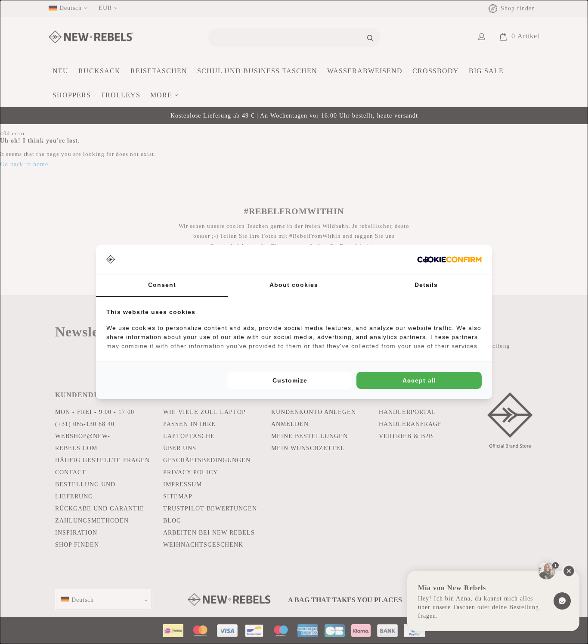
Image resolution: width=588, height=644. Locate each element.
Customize (289, 380)
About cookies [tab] (293, 284)
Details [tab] (426, 284)
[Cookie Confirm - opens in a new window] (449, 259)
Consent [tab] (162, 284)
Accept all (419, 380)
